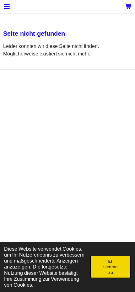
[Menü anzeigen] (7, 6)
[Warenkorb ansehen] (128, 6)
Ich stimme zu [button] (110, 267)
